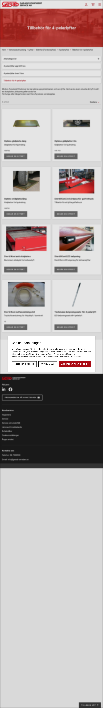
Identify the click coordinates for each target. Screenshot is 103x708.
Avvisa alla (48, 364)
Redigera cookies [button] (24, 364)
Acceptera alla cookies (75, 364)
